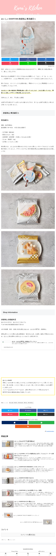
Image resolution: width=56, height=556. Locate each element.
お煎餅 (12, 402)
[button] (51, 290)
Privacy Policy (14, 551)
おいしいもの (5, 402)
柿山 (26, 402)
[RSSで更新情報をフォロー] (28, 426)
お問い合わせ (41, 551)
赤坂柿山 (31, 402)
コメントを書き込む (28, 535)
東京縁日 (21, 402)
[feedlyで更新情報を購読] (41, 422)
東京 (16, 402)
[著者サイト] (14, 422)
